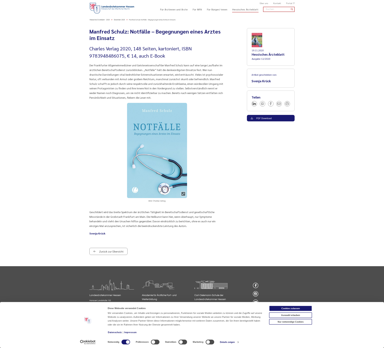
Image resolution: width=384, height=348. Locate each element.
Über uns (264, 3)
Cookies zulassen (290, 308)
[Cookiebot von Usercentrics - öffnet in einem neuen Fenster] (88, 342)
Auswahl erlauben (290, 315)
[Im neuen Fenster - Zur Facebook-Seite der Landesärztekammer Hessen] (255, 285)
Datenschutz (115, 332)
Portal (289, 3)
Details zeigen (227, 342)
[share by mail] (279, 103)
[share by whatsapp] (262, 103)
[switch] (155, 342)
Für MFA (197, 9)
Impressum (130, 332)
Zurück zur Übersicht (111, 251)
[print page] (287, 103)
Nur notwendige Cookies (291, 321)
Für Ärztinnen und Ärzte (174, 9)
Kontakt (277, 3)
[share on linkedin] (254, 103)
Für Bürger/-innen (217, 9)
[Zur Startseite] (111, 8)
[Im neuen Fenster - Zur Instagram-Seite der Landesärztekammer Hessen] (255, 293)
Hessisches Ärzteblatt (245, 9)
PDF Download (264, 118)
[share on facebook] (270, 103)
